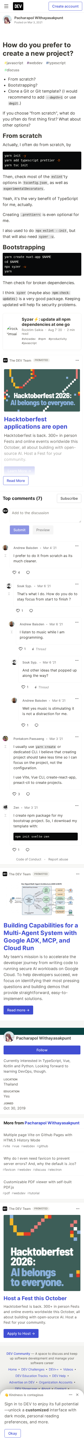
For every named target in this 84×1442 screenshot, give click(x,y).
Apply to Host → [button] (21, 1333)
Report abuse (58, 859)
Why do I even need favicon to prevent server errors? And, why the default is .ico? (39, 1163)
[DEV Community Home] (18, 6)
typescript (56, 63)
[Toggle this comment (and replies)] (6, 555)
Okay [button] (12, 1433)
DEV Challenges (32, 1369)
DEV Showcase (26, 1388)
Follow (42, 1050)
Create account (65, 6)
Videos (68, 1369)
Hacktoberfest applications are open (35, 423)
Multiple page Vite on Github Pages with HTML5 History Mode (37, 1140)
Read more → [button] (18, 1010)
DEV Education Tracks (31, 1376)
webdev (35, 63)
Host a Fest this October (35, 1298)
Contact (60, 1388)
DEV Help (59, 1376)
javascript (13, 63)
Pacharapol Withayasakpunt (38, 18)
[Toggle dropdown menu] (77, 360)
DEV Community (18, 1353)
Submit (19, 530)
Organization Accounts (55, 1382)
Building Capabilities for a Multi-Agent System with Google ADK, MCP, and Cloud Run (41, 936)
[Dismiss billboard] (77, 1394)
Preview (43, 530)
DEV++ (54, 1369)
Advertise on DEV (21, 1382)
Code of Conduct (28, 859)
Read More (16, 480)
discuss (11, 70)
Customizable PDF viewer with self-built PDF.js (37, 1187)
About (45, 1388)
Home (12, 1369)
